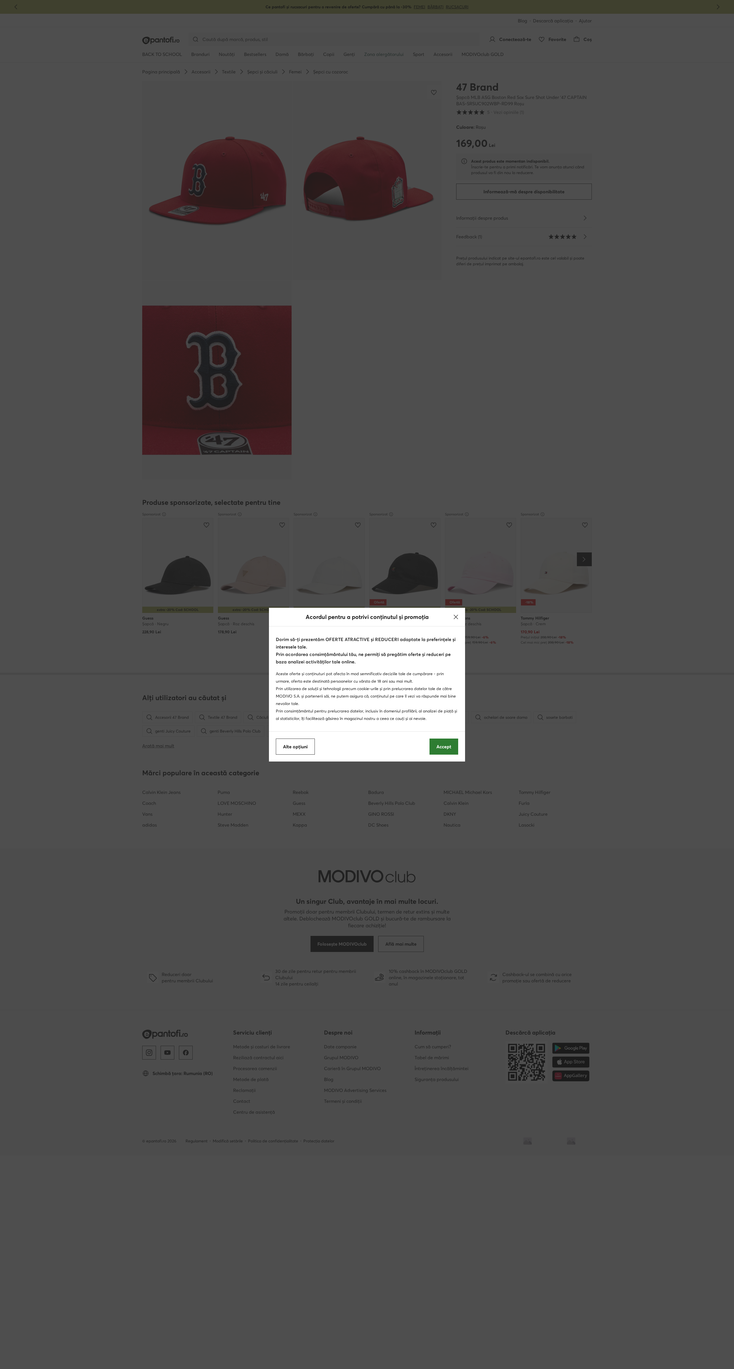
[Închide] (456, 617)
